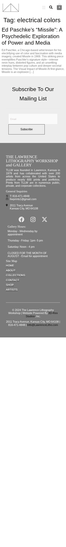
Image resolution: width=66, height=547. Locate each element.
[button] (44, 7)
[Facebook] (21, 219)
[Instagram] (33, 219)
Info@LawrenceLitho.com (42, 325)
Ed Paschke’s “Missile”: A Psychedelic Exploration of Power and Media (32, 36)
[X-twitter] (44, 219)
